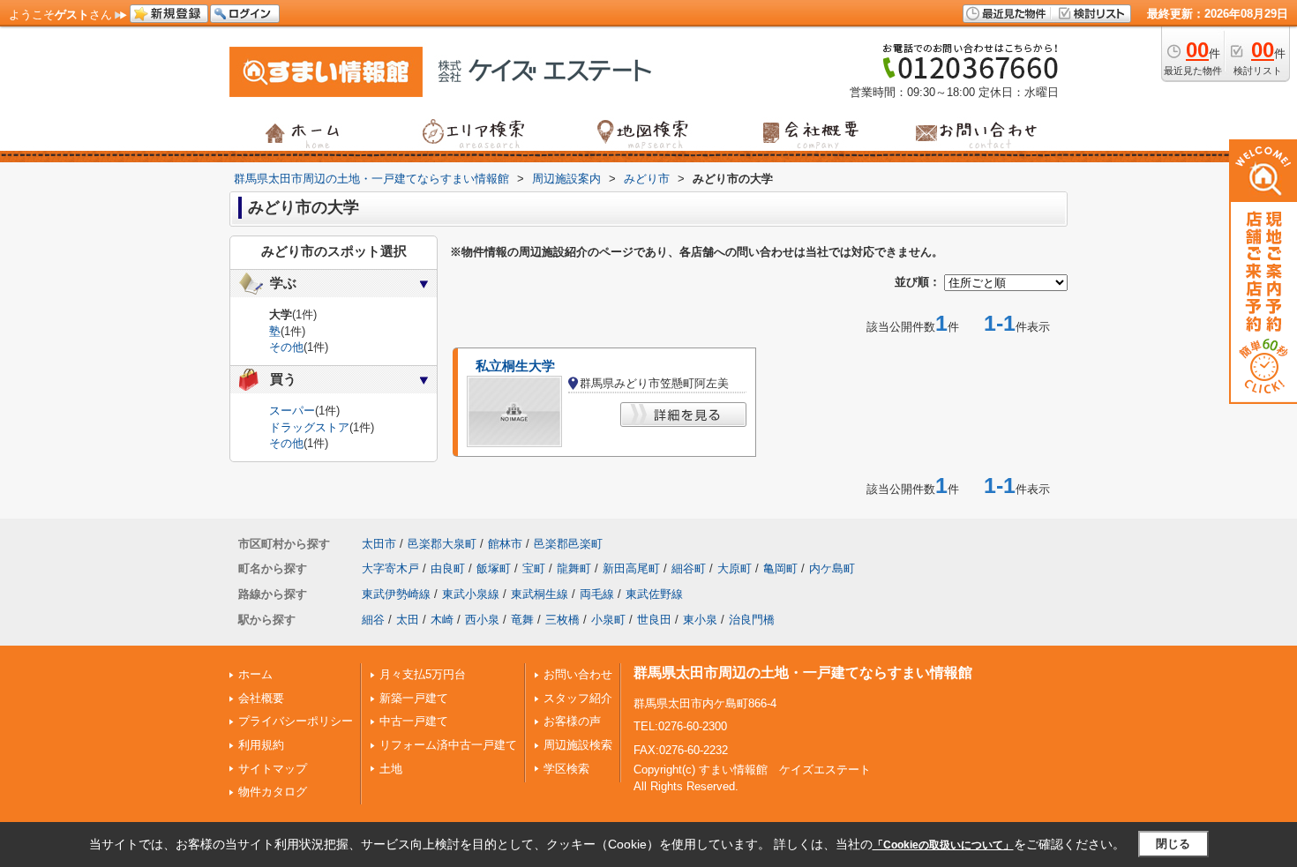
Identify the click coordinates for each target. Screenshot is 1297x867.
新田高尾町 (631, 568)
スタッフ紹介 (578, 698)
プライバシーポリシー (295, 721)
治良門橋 (752, 619)
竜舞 (522, 619)
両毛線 (597, 594)
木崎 (442, 619)
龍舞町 (574, 568)
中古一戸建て (413, 721)
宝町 (533, 568)
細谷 (373, 619)
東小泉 (700, 619)
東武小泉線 (470, 594)
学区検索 (566, 768)
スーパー (292, 410)
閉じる (1173, 843)
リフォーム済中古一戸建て (448, 744)
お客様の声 (572, 721)
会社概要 (261, 698)
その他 (286, 347)
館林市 (505, 543)
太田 (407, 619)
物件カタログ (272, 791)
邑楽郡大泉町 (442, 543)
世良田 (654, 619)
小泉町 (608, 619)
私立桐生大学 (515, 366)
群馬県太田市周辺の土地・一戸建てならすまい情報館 (803, 672)
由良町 (448, 568)
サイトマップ (272, 768)
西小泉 (482, 619)
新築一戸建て (413, 698)
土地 (390, 768)
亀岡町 (780, 568)
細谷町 (688, 568)
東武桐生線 (539, 594)
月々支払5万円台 (422, 674)
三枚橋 (562, 619)
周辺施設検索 (578, 744)
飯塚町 (493, 568)
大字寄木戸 (390, 568)
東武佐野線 (654, 594)
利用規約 (261, 744)
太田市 (379, 543)
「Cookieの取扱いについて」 (943, 845)
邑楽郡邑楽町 (568, 543)
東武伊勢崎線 (396, 594)
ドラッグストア (309, 427)
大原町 (734, 568)
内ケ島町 (832, 568)
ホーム (255, 674)
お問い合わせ (578, 674)
